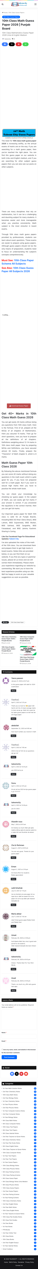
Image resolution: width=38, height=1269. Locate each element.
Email (4, 1041)
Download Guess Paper (19, 406)
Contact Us (19, 1265)
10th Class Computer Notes (12, 1152)
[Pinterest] (19, 44)
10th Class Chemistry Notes (12, 1201)
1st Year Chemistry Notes (11, 1101)
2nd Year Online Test (9, 1233)
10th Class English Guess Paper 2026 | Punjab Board (8, 649)
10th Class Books (8, 1239)
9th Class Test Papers (10, 1130)
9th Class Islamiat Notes (11, 1133)
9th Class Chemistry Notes (11, 1140)
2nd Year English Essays (11, 1242)
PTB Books (6, 1230)
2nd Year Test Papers (10, 1159)
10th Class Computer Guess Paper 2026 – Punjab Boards (27, 638)
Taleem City (14, 539)
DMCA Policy (13, 1262)
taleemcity (8, 39)
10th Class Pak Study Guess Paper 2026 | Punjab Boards (27, 659)
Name (4, 1032)
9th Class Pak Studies (10, 1220)
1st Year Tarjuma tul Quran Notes (13, 1213)
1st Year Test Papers (9, 1156)
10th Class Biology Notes (11, 1165)
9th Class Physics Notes (11, 1185)
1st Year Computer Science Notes (14, 1111)
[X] (12, 44)
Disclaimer (21, 1262)
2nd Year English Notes (10, 1204)
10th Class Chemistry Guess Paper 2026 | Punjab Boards (9, 638)
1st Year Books (7, 1226)
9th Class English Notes (10, 1146)
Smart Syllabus (8, 1249)
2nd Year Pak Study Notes (11, 1143)
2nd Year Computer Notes (11, 1114)
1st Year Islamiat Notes (10, 1246)
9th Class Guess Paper (10, 1178)
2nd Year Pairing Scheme (11, 1194)
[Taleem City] (19, 4)
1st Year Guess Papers (10, 1162)
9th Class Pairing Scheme (11, 1172)
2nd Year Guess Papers (10, 1191)
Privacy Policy (29, 1262)
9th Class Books (8, 1236)
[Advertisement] (19, 67)
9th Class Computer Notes (11, 1124)
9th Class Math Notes (10, 1120)
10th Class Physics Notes (11, 1168)
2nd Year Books (8, 1223)
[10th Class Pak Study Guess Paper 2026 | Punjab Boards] (28, 650)
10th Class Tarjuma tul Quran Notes (14, 1149)
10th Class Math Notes (10, 1095)
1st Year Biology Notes (10, 1117)
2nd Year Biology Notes (10, 1098)
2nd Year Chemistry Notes (11, 1091)
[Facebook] (5, 44)
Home (5, 12)
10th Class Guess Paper (17, 622)
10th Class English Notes (11, 1210)
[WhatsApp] (25, 44)
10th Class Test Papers (10, 1127)
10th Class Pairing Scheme (11, 1175)
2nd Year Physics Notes (10, 1107)
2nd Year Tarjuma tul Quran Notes (14, 1136)
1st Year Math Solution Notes (12, 1088)
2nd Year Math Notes (10, 1207)
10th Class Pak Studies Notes (12, 1217)
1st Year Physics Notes (10, 1104)
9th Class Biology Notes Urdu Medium (15, 1181)
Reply (13, 690)
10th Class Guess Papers (16, 12)
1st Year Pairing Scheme (11, 1197)
